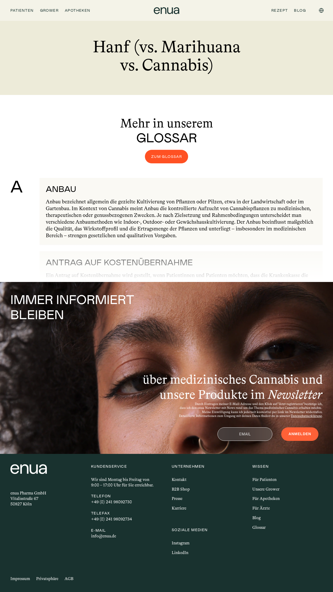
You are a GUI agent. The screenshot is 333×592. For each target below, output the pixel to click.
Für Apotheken (266, 498)
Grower (49, 10)
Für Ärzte (261, 508)
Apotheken (78, 10)
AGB (69, 578)
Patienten (22, 10)
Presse (177, 498)
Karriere (179, 508)
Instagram (180, 542)
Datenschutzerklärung (306, 416)
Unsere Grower (265, 489)
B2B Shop (181, 489)
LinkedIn (180, 552)
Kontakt (179, 479)
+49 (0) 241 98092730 (111, 501)
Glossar (259, 527)
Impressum (20, 578)
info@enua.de (103, 535)
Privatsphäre (47, 578)
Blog (256, 517)
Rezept (279, 10)
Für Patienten (264, 479)
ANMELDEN (300, 434)
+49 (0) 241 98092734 (111, 519)
